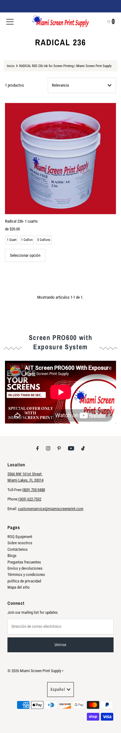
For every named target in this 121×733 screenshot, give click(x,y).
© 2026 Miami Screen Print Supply (34, 670)
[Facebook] (37, 448)
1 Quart (11, 240)
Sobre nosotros (19, 543)
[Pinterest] (59, 448)
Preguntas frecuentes (24, 562)
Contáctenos (17, 549)
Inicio (11, 66)
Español (58, 689)
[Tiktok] (83, 448)
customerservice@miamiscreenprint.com (50, 508)
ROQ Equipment (19, 536)
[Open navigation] (10, 21)
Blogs (11, 555)
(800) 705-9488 (33, 489)
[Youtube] (71, 448)
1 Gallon (27, 240)
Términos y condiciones (26, 574)
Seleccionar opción (25, 255)
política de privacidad (24, 581)
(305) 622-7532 (29, 499)
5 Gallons (43, 240)
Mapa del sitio (18, 587)
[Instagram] (48, 448)
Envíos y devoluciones (25, 568)
